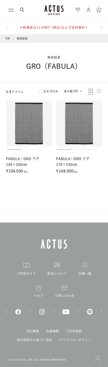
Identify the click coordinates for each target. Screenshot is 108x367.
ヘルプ (38, 295)
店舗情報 (52, 331)
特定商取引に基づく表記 (34, 339)
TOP (7, 38)
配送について (57, 273)
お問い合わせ (64, 295)
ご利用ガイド (26, 273)
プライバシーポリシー (75, 339)
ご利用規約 (74, 331)
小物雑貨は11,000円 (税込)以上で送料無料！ (54, 27)
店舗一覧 (84, 273)
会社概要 (32, 331)
